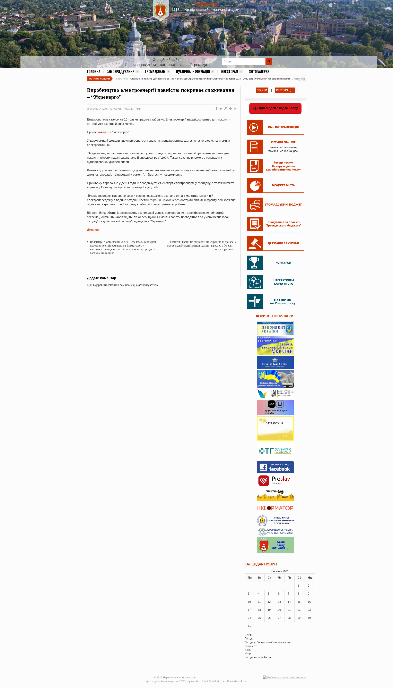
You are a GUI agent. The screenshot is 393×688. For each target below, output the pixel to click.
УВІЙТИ (262, 90)
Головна (93, 71)
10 (249, 601)
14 (289, 601)
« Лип (248, 634)
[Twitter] (220, 108)
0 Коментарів (132, 109)
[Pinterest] (230, 108)
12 (269, 601)
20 (279, 609)
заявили (103, 132)
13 (279, 601)
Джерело (93, 229)
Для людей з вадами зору (278, 108)
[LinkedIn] (234, 108)
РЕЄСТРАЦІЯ (284, 90)
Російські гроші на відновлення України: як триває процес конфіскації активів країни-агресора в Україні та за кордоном (200, 245)
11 (259, 601)
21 (289, 609)
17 (249, 609)
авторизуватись (148, 285)
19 (269, 609)
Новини (117, 109)
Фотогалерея (259, 71)
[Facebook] (215, 108)
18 (259, 609)
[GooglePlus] (225, 108)
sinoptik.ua (264, 657)
